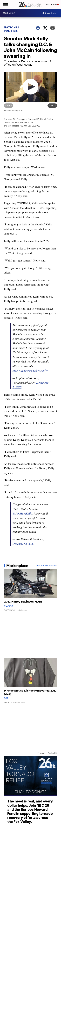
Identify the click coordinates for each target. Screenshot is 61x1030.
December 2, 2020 (23, 544)
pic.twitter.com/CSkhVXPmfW (30, 370)
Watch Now (51, 5)
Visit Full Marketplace (46, 566)
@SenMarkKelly (22, 513)
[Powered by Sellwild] (52, 753)
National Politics (12, 29)
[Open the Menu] (5, 4)
